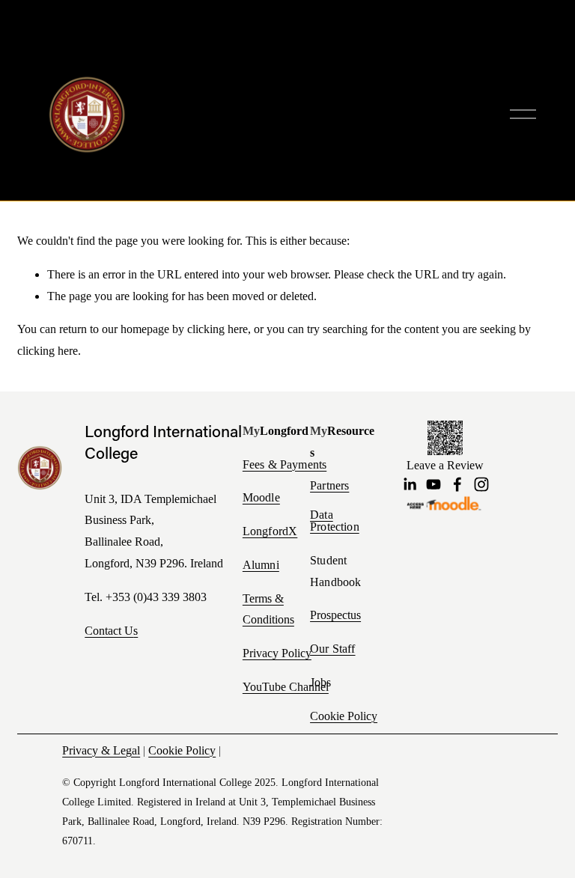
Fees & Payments (284, 465)
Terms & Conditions (268, 609)
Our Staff (332, 649)
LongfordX (270, 531)
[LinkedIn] (409, 484)
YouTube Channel (286, 686)
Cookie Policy (343, 716)
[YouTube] (433, 484)
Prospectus (335, 615)
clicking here (217, 329)
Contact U (109, 630)
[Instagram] (481, 484)
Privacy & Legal (101, 750)
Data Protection (334, 521)
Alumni (261, 565)
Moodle (261, 498)
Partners (329, 486)
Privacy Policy (277, 653)
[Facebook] (457, 484)
